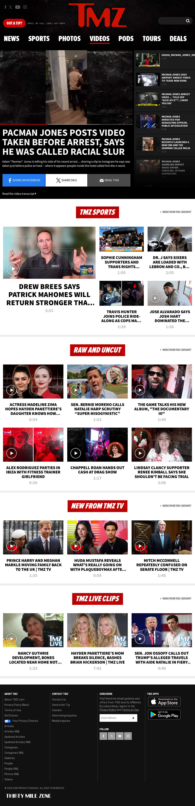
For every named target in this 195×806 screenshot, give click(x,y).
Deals (178, 39)
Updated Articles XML (17, 742)
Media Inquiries (61, 720)
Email (111, 180)
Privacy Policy (108, 709)
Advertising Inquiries (64, 715)
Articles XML (12, 731)
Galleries (9, 758)
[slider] (66, 124)
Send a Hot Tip (61, 704)
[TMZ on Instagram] (25, 7)
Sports (39, 39)
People (8, 763)
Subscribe (133, 718)
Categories (11, 747)
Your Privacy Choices (25, 720)
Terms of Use (12, 710)
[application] (66, 87)
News (11, 39)
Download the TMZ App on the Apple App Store (164, 701)
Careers (57, 710)
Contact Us (59, 699)
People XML (11, 768)
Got (14, 23)
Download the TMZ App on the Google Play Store (164, 714)
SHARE (69, 180)
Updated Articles (14, 736)
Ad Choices (11, 715)
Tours (152, 39)
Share (26, 180)
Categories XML (14, 752)
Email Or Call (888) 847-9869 (46, 23)
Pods (125, 39)
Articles (9, 726)
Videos (99, 39)
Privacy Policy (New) (16, 704)
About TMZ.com (14, 699)
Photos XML (11, 774)
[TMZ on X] (11, 7)
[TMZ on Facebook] (5, 7)
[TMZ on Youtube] (18, 7)
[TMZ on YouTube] (120, 736)
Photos (69, 39)
